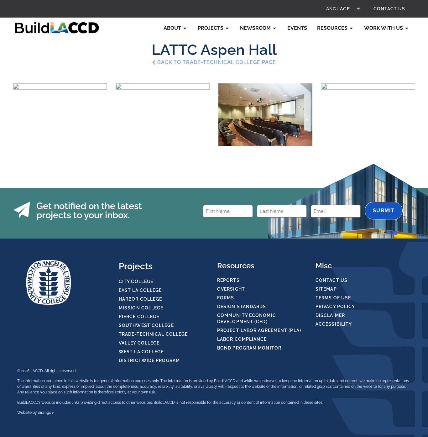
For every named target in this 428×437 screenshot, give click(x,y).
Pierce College (139, 316)
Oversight (231, 289)
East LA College (140, 290)
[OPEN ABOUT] (185, 28)
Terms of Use (333, 297)
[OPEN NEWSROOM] (274, 28)
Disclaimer (330, 315)
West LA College (141, 351)
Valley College (139, 342)
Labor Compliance (242, 339)
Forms (225, 297)
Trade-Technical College (153, 334)
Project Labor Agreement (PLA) (259, 330)
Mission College (141, 307)
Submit (383, 210)
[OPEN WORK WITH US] (407, 28)
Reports (228, 280)
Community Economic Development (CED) (246, 318)
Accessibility (334, 324)
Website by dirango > (35, 412)
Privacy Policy (335, 306)
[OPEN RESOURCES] (351, 28)
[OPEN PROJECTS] (227, 28)
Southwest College (146, 325)
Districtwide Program (149, 360)
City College (136, 281)
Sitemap (326, 289)
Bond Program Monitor (249, 347)
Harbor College (140, 299)
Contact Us (389, 8)
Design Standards (241, 306)
